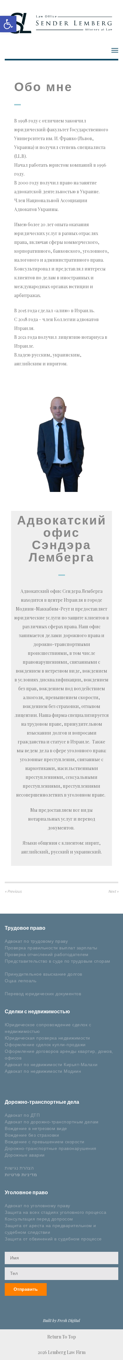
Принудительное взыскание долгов (43, 974)
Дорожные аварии (25, 1155)
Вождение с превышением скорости (45, 1141)
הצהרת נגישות (19, 1168)
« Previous (13, 891)
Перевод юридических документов (43, 993)
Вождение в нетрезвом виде (36, 1128)
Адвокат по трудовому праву (36, 941)
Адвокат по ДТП (22, 1115)
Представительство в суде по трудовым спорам (57, 961)
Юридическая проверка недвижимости (47, 1037)
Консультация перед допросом (39, 1218)
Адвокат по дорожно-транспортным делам (52, 1121)
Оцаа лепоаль (20, 980)
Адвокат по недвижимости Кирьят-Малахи (51, 1064)
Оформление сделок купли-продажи (45, 1044)
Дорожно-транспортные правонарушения (51, 1148)
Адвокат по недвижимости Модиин (43, 1071)
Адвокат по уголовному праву (37, 1205)
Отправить (26, 1289)
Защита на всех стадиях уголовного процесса (55, 1212)
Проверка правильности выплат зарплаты (51, 947)
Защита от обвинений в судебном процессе (53, 1238)
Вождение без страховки (32, 1135)
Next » (113, 891)
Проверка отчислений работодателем (47, 954)
